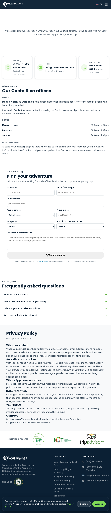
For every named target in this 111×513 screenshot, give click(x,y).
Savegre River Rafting (64, 476)
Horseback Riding (62, 480)
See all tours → (61, 495)
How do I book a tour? (16, 294)
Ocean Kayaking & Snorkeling (62, 471)
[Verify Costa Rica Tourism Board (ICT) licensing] (62, 439)
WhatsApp (43, 261)
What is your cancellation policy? (22, 308)
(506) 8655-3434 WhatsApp (94, 468)
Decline (84, 504)
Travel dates (62, 210)
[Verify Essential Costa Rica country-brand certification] (38, 439)
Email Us (77, 39)
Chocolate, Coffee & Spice (64, 490)
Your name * (12, 187)
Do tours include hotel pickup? (20, 315)
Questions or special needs (19, 232)
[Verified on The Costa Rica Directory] (18, 482)
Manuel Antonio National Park (65, 463)
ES (101, 4)
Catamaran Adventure (64, 484)
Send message (57, 255)
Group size (12, 221)
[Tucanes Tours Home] (13, 4)
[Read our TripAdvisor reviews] (91, 439)
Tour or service (14, 210)
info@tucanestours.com (19, 412)
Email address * (14, 199)
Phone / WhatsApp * (65, 187)
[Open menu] (106, 4)
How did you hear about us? (69, 221)
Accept (99, 504)
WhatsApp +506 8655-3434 (47, 39)
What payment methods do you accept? (26, 301)
